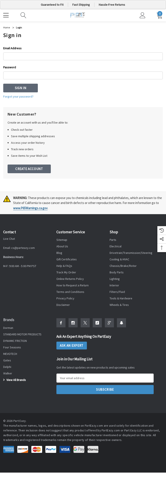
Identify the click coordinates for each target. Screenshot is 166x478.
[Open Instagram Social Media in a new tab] (73, 322)
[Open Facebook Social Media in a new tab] (60, 322)
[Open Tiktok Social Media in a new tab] (97, 322)
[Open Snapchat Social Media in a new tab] (121, 322)
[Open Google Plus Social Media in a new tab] (109, 322)
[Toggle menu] (6, 14)
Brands (8, 319)
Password (9, 67)
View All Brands (16, 380)
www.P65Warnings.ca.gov (30, 208)
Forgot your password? (18, 96)
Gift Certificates (66, 259)
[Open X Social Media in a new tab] (85, 322)
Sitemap (61, 240)
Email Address (12, 48)
